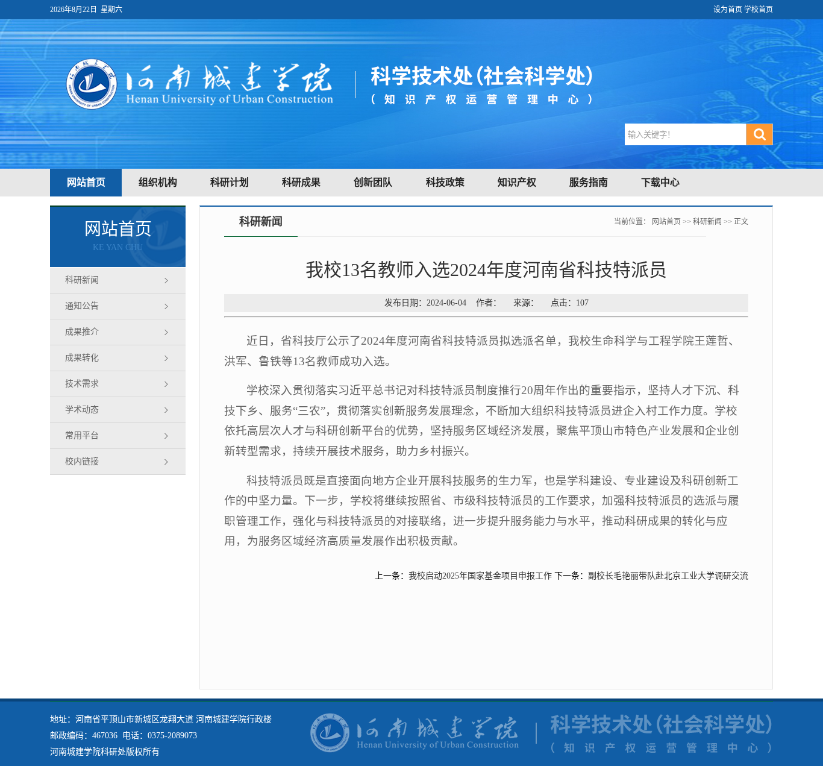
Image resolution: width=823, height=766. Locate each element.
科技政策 (445, 182)
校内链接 (82, 461)
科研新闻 (82, 279)
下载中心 (660, 182)
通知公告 (82, 305)
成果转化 (82, 357)
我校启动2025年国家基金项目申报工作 (480, 575)
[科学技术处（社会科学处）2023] (53, 25)
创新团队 (373, 182)
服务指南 (588, 182)
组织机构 (158, 182)
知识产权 (517, 182)
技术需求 (82, 383)
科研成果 (301, 182)
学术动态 (82, 409)
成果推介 (82, 331)
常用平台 (82, 435)
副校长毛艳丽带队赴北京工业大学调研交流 (668, 575)
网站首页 (86, 182)
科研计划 (229, 182)
